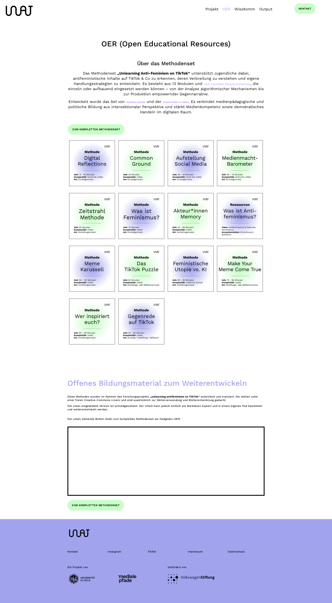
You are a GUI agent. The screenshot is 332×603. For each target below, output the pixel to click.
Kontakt (72, 551)
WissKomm (244, 9)
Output (265, 9)
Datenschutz (236, 551)
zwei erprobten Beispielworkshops (227, 84)
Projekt (211, 9)
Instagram (114, 551)
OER (226, 9)
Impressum (195, 551)
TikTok (152, 551)
